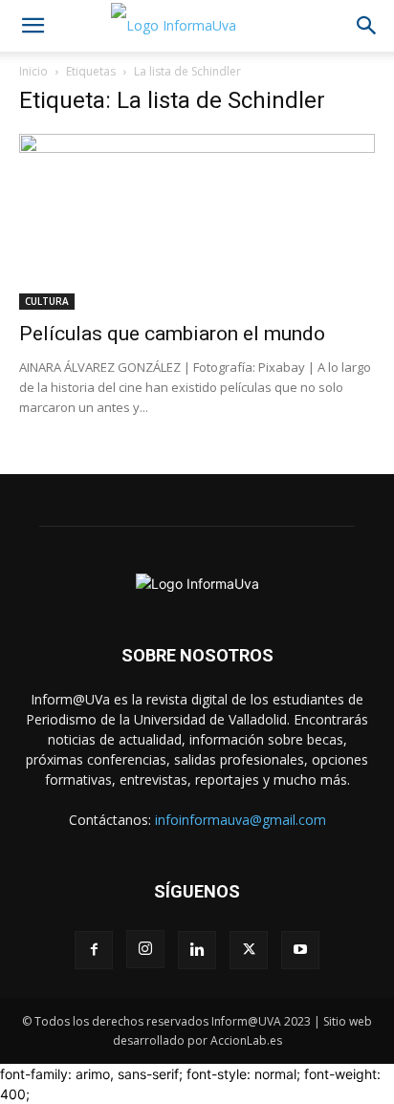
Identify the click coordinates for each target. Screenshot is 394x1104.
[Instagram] (145, 949)
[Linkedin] (197, 950)
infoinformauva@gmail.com (240, 820)
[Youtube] (300, 950)
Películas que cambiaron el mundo (172, 333)
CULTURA (47, 301)
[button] (32, 26)
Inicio (33, 71)
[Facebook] (94, 950)
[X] (249, 950)
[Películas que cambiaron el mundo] (197, 222)
